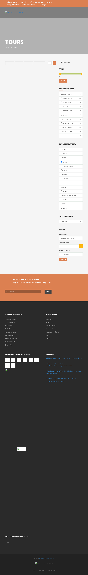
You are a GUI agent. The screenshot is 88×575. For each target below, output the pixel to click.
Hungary (65, 179)
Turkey (64, 149)
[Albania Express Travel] (14, 12)
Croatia (64, 187)
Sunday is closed (51, 374)
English (71, 221)
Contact (48, 338)
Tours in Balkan (71, 132)
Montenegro (66, 170)
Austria (64, 204)
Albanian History (51, 326)
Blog (47, 335)
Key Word (63, 234)
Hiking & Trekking (71, 111)
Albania (64, 208)
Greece (64, 183)
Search (63, 260)
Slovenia (64, 153)
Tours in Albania (71, 127)
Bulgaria (64, 191)
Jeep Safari (71, 115)
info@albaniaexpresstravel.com (40, 2)
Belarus (64, 200)
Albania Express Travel (46, 558)
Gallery (48, 322)
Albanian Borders (51, 329)
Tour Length (64, 251)
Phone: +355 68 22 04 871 (15, 2)
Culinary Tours (71, 94)
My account (52, 570)
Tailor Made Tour (71, 123)
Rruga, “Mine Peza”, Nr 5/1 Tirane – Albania (22, 5)
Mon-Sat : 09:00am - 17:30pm (70, 371)
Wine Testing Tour (71, 136)
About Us (49, 319)
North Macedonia (67, 166)
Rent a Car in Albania (52, 332)
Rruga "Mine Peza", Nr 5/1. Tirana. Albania (64, 358)
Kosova (64, 174)
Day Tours (71, 106)
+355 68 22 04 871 (55, 363)
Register (42, 570)
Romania (64, 162)
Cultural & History (71, 98)
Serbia (64, 158)
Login (44, 5)
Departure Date (65, 243)
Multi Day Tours (71, 119)
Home (7, 48)
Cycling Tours (71, 102)
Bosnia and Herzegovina (69, 195)
